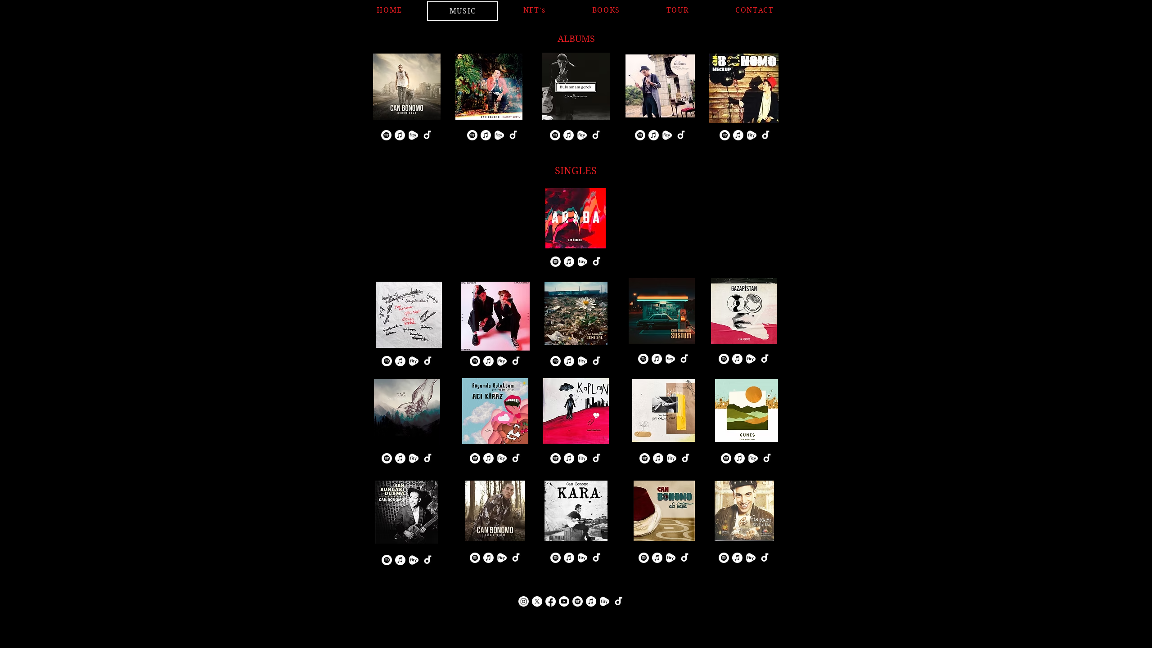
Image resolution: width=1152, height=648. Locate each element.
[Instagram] (523, 601)
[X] (537, 601)
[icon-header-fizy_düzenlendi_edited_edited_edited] (413, 135)
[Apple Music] (400, 135)
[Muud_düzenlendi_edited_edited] (513, 135)
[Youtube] (564, 601)
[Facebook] (550, 601)
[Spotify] (386, 135)
